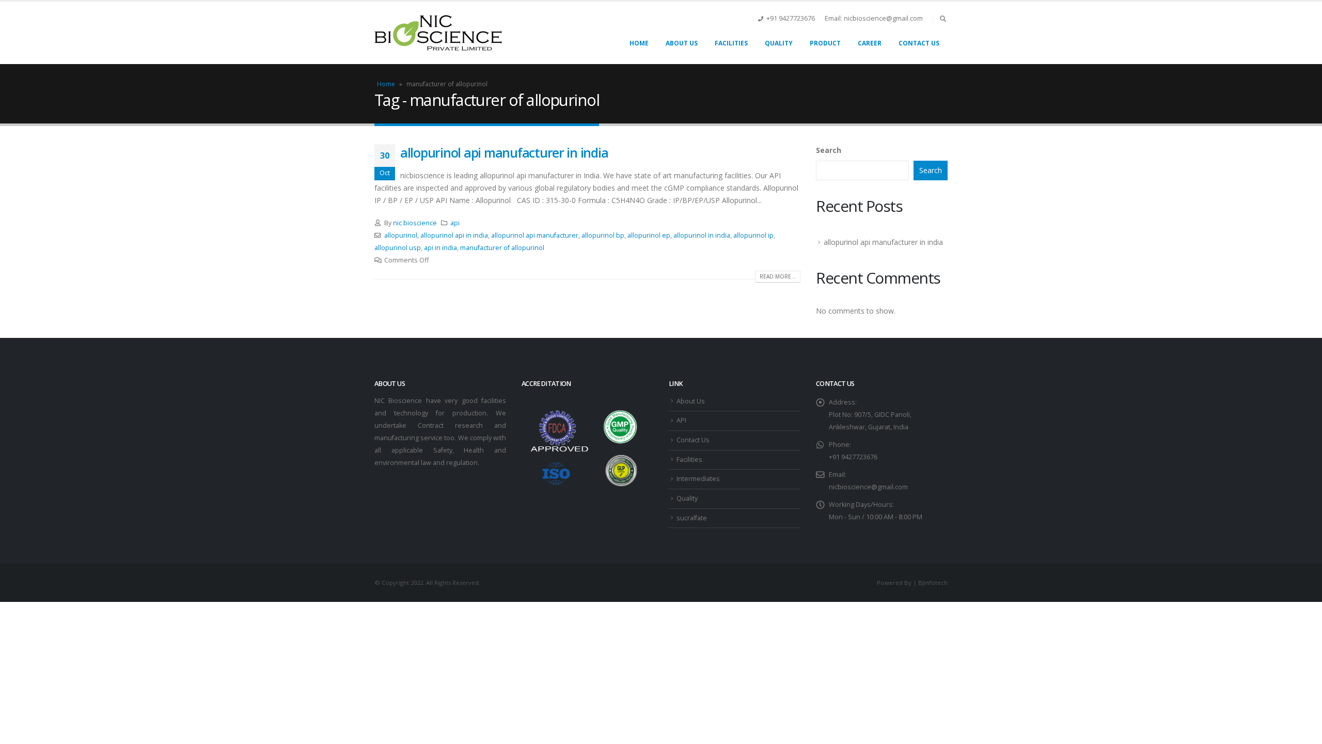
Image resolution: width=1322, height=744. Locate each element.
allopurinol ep (648, 235)
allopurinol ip (753, 235)
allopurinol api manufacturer (534, 235)
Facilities (731, 43)
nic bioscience (415, 223)
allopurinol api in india (454, 235)
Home (639, 43)
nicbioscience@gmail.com (868, 487)
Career (870, 43)
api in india (440, 247)
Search (828, 150)
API (681, 420)
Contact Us (919, 43)
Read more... (778, 276)
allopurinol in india (701, 235)
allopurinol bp (602, 235)
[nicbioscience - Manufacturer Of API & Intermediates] (438, 32)
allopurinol (400, 235)
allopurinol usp (397, 247)
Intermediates (698, 478)
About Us (682, 43)
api (455, 223)
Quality (779, 43)
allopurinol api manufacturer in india (504, 152)
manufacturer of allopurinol (502, 247)
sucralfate (691, 518)
